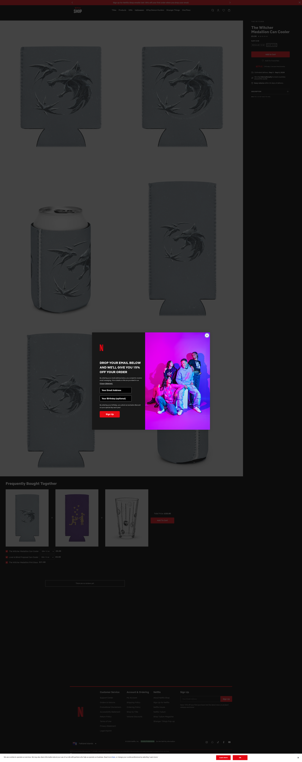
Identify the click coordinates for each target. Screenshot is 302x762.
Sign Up (110, 414)
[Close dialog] (207, 335)
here (113, 757)
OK (240, 757)
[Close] (298, 757)
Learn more (223, 757)
